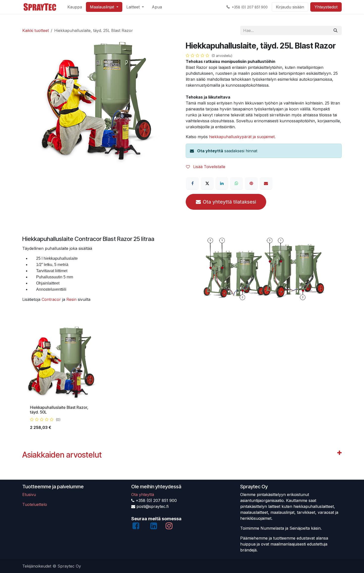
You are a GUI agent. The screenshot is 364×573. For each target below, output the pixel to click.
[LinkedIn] (222, 183)
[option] (182, 380)
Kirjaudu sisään (290, 6)
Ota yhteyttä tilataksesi (229, 202)
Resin (72, 299)
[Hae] (335, 30)
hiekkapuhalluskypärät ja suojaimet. (242, 136)
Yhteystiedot (326, 6)
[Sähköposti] (266, 183)
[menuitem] (74, 7)
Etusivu (29, 494)
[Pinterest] (251, 183)
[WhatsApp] (236, 183)
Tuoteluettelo (34, 504)
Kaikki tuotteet (35, 30)
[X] (207, 183)
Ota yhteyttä (210, 150)
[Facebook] (192, 183)
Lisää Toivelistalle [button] (208, 166)
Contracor (51, 299)
